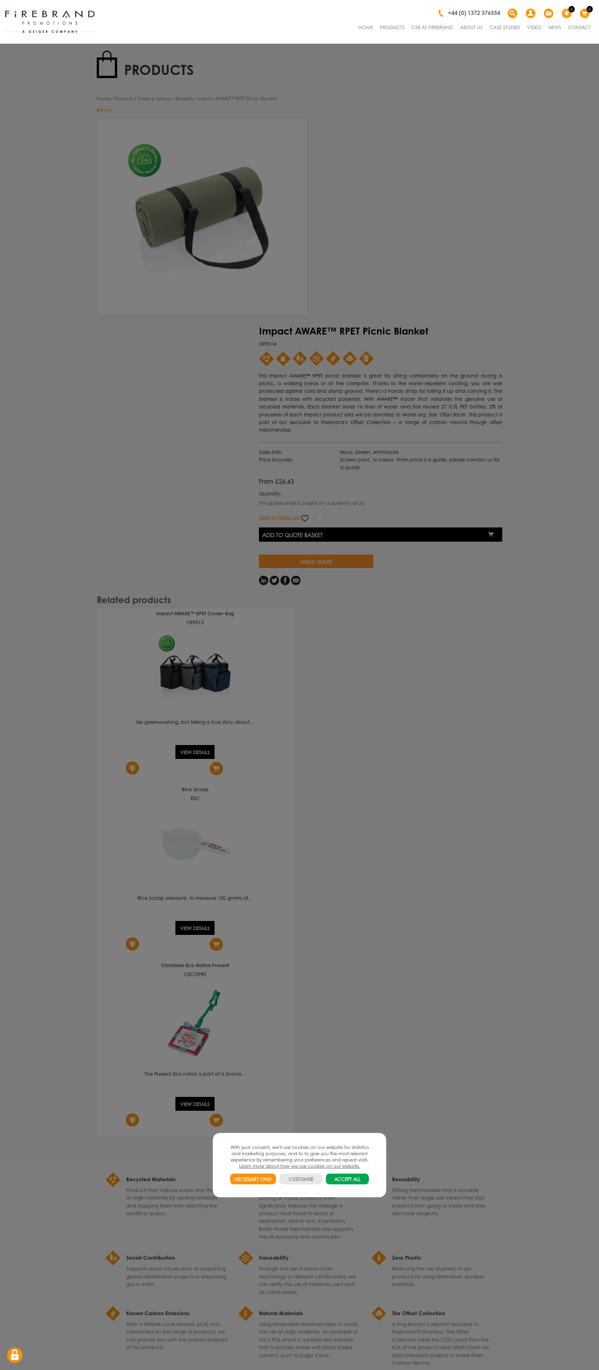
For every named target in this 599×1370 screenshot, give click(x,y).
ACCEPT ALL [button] (348, 1179)
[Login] (531, 13)
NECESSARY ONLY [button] (253, 1179)
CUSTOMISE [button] (301, 1179)
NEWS (554, 27)
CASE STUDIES (504, 27)
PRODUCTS (392, 27)
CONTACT (579, 27)
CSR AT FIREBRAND (432, 27)
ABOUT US (471, 27)
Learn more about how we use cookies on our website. (299, 1165)
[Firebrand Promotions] (50, 21)
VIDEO (534, 27)
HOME (365, 27)
